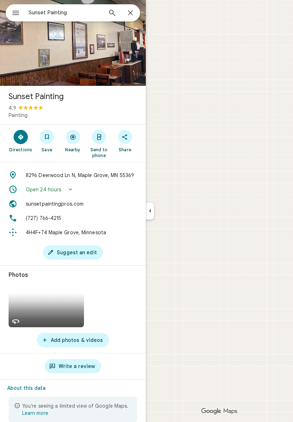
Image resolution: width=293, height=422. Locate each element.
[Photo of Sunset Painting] (73, 43)
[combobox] (65, 12)
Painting (18, 115)
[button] (73, 189)
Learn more (35, 413)
